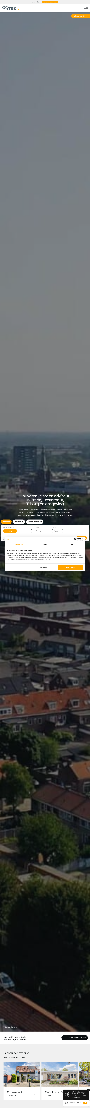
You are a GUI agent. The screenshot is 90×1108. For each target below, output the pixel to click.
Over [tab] (71, 544)
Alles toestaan (70, 567)
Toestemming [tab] (18, 544)
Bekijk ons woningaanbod (14, 1057)
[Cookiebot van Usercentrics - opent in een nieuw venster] (75, 539)
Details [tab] (45, 544)
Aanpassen (43, 567)
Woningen (6, 522)
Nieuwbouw (19, 522)
